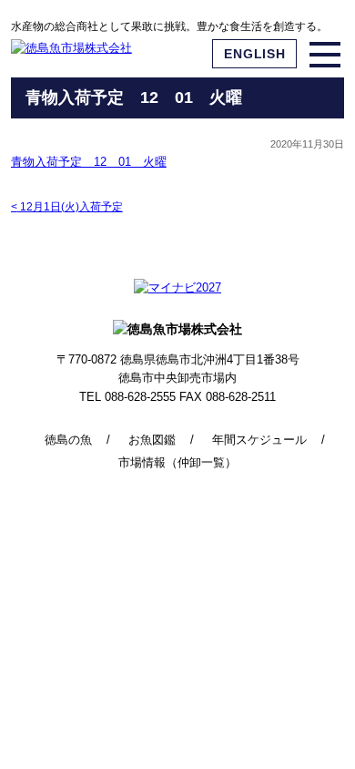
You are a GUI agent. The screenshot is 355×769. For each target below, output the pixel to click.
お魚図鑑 (152, 439)
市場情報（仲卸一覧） (177, 462)
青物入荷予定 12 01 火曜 (89, 162)
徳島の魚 (68, 439)
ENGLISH (254, 53)
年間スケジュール (259, 439)
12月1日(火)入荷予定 (67, 206)
